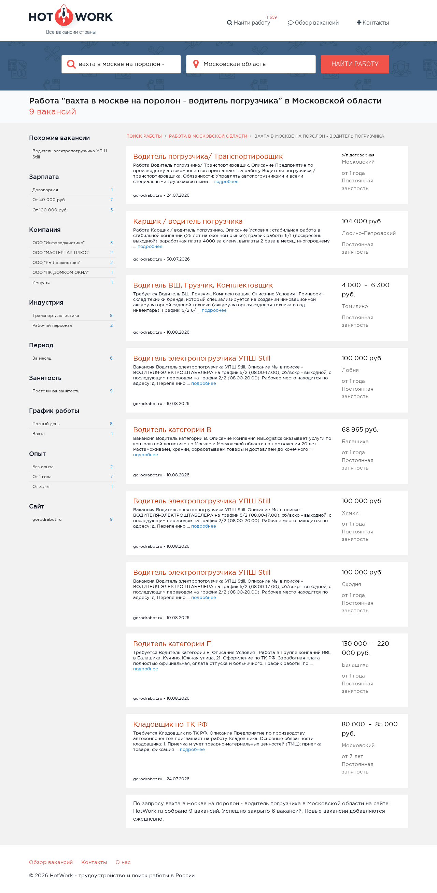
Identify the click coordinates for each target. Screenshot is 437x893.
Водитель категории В (172, 429)
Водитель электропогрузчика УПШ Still (201, 358)
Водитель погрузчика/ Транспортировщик (208, 156)
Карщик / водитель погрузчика (188, 221)
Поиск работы (144, 136)
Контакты (375, 22)
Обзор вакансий (316, 22)
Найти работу (251, 22)
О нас (123, 862)
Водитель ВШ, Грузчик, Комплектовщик (203, 285)
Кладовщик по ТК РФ (170, 724)
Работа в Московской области (208, 136)
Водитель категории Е (172, 643)
